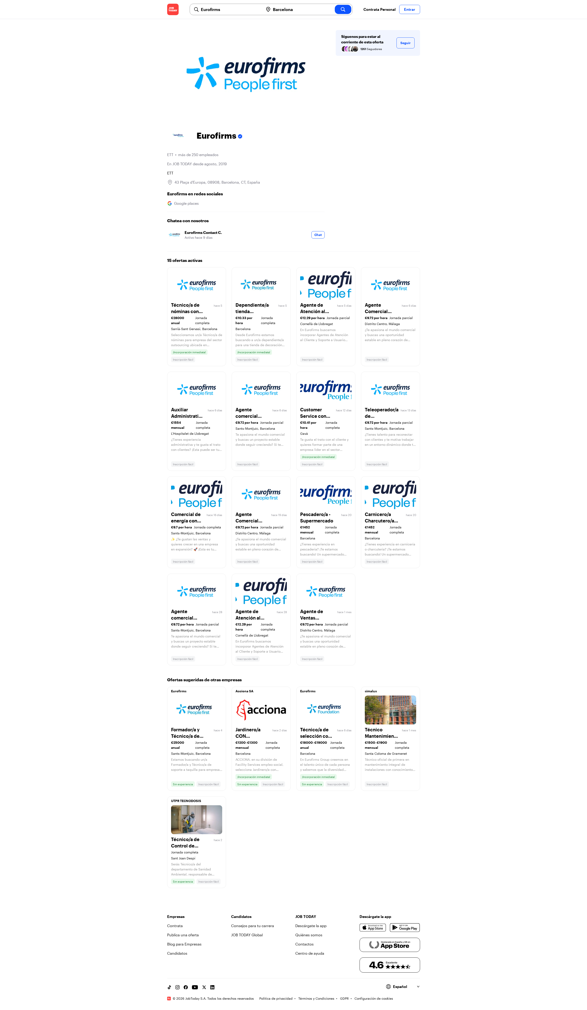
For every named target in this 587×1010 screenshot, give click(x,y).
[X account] (204, 987)
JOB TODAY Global (247, 935)
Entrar (409, 9)
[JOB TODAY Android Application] (405, 927)
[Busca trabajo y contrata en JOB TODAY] (173, 9)
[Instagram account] (177, 987)
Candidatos (177, 953)
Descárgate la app (311, 925)
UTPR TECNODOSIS (186, 801)
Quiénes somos (308, 935)
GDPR (344, 998)
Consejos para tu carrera (252, 925)
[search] (343, 9)
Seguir (405, 43)
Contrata (175, 925)
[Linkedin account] (212, 987)
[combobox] (230, 9)
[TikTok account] (169, 987)
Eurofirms (178, 691)
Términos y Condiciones (316, 998)
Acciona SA (244, 691)
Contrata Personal (379, 9)
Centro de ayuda (309, 953)
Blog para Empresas (184, 944)
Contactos (304, 944)
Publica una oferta (183, 935)
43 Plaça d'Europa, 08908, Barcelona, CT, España (217, 182)
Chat (318, 235)
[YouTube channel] (195, 987)
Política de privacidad (276, 998)
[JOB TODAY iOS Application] (373, 927)
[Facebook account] (186, 987)
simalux (371, 691)
